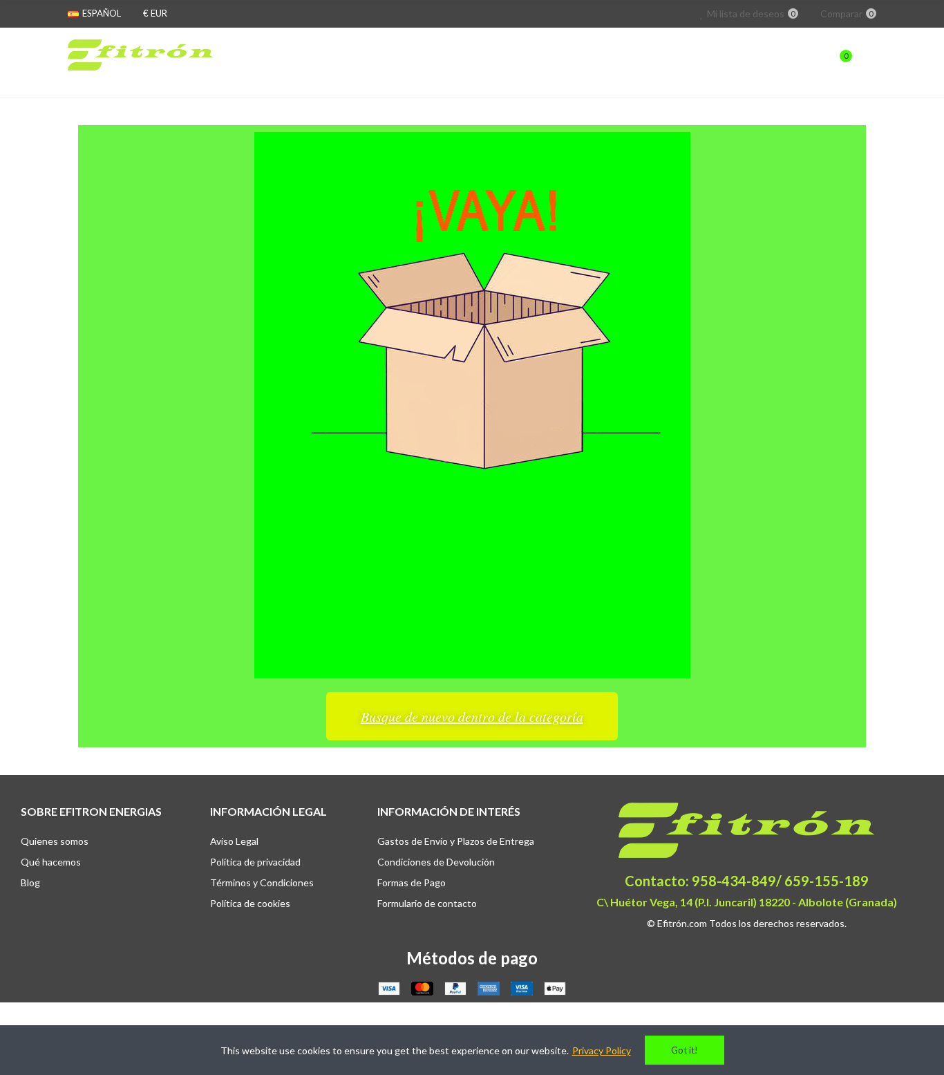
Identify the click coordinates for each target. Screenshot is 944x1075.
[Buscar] (812, 62)
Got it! (684, 1050)
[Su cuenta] (869, 62)
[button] (472, 716)
